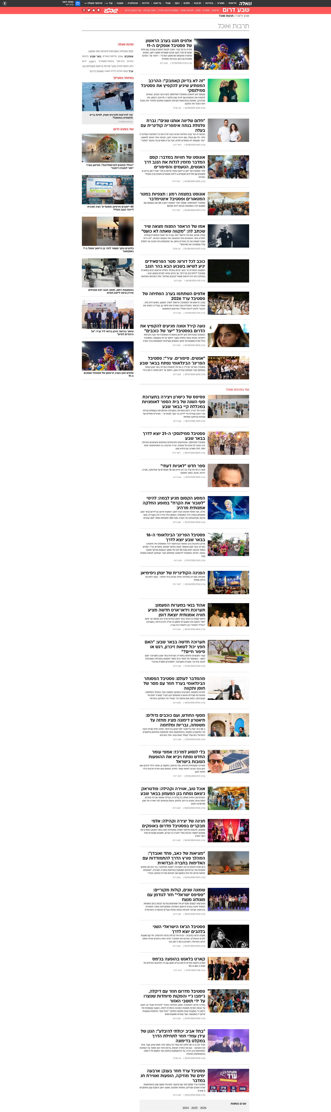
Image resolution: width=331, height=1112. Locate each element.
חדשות (233, 3)
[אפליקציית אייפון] (94, 10)
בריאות (157, 3)
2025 (194, 1107)
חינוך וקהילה (149, 10)
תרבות (197, 3)
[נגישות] (5, 3)
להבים (120, 66)
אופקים (128, 56)
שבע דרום (243, 16)
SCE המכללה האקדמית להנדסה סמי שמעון (111, 51)
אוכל (168, 3)
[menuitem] (230, 3)
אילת (120, 57)
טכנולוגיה (133, 3)
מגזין (198, 10)
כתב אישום (128, 66)
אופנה (120, 3)
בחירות (209, 3)
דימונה (92, 62)
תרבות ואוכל (186, 10)
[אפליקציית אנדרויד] (98, 10)
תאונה (107, 71)
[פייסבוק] (84, 10)
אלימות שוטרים (110, 56)
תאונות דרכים (97, 71)
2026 (203, 1107)
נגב (84, 66)
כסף (177, 3)
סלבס (187, 3)
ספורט (220, 3)
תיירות (145, 3)
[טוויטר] (89, 10)
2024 (186, 1107)
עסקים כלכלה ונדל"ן (168, 10)
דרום (84, 61)
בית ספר (120, 61)
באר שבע (95, 56)
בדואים (85, 56)
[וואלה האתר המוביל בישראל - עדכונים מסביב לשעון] (245, 3)
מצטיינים (90, 66)
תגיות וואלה (126, 44)
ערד (130, 71)
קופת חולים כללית (119, 71)
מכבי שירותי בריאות (106, 66)
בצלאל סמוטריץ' (106, 61)
